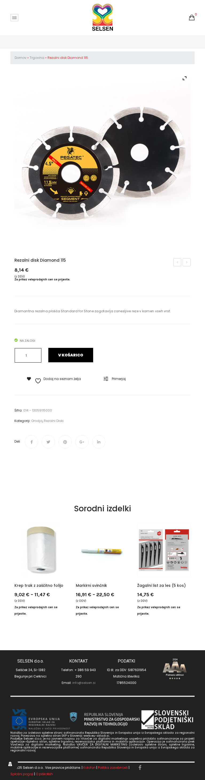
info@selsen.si (84, 682)
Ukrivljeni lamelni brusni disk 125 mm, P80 (187, 262)
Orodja (36, 420)
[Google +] (82, 441)
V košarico (70, 355)
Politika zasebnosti (113, 767)
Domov (20, 57)
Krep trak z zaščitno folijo (38, 585)
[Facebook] (31, 441)
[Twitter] (48, 441)
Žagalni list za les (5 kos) (161, 585)
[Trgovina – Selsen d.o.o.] (102, 17)
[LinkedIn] (98, 441)
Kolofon (89, 767)
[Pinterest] (65, 441)
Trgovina (37, 57)
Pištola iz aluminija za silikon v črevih (177, 262)
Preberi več (144, 558)
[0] (192, 18)
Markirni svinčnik (91, 585)
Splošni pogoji (21, 774)
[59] (102, 160)
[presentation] (14, 573)
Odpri (14, 17)
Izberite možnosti (21, 558)
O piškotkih (44, 774)
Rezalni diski (54, 420)
